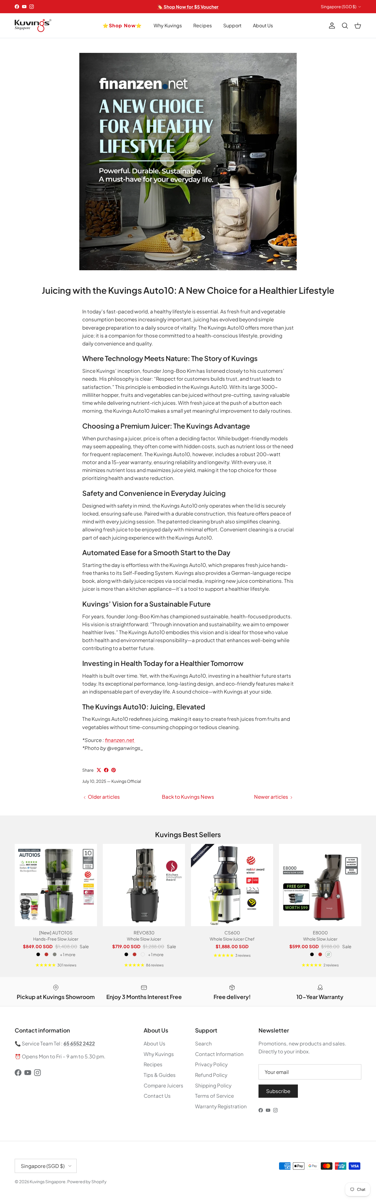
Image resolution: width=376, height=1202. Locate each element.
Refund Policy (211, 1075)
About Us (263, 25)
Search (203, 1043)
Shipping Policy (213, 1085)
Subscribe (278, 1091)
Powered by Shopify (87, 1181)
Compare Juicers (163, 1085)
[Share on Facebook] (106, 770)
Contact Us (157, 1095)
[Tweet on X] (99, 770)
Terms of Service (214, 1095)
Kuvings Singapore (48, 1181)
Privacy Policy (211, 1064)
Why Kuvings (168, 25)
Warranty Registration (221, 1106)
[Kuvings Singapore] (33, 25)
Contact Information (219, 1054)
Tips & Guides (160, 1075)
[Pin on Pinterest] (113, 770)
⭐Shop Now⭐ (122, 25)
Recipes (202, 25)
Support (232, 25)
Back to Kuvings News (188, 796)
